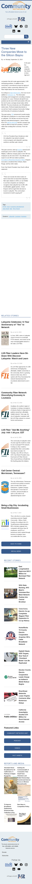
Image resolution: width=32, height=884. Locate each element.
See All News (16, 551)
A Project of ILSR (12, 19)
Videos (17, 748)
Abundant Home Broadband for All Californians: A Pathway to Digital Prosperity (9, 772)
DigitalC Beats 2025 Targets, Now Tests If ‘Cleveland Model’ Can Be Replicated (24, 657)
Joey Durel (6, 208)
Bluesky (16, 26)
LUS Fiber (19, 343)
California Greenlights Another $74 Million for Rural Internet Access (24, 716)
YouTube (19, 31)
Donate (8, 26)
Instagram (26, 26)
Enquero (19, 149)
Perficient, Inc (11, 95)
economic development (17, 206)
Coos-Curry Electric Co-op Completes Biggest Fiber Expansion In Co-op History (24, 615)
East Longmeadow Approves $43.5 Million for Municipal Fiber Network (25, 572)
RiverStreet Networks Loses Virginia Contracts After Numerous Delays (24, 697)
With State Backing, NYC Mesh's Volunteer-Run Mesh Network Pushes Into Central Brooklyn (24, 593)
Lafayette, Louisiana (15, 216)
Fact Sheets (17, 755)
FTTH (4, 206)
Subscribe (5, 855)
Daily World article (15, 93)
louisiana (23, 216)
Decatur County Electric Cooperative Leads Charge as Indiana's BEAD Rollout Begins (25, 677)
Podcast (17, 740)
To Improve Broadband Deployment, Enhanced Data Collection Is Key (9, 808)
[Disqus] (16, 244)
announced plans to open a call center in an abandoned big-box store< (19, 493)
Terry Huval (16, 208)
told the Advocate (12, 122)
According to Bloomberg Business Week (13, 160)
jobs (11, 208)
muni (8, 206)
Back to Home (16, 544)
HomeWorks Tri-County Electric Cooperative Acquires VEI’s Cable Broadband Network (24, 635)
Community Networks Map (17, 733)
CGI (12, 114)
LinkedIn (14, 31)
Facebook (21, 26)
